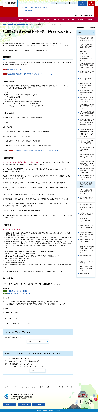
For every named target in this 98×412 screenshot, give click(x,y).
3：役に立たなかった (32, 361)
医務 (27, 24)
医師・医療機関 (21, 24)
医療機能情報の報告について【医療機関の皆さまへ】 (86, 227)
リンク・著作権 (58, 387)
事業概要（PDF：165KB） (15, 69)
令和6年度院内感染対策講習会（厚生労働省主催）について (87, 156)
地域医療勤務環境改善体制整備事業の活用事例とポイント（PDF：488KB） (36, 150)
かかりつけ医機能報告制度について (86, 79)
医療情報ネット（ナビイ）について (86, 52)
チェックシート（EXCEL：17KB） (19, 293)
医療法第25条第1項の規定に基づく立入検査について (87, 241)
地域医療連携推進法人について (86, 256)
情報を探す (83, 4)
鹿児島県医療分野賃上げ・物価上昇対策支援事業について (86, 58)
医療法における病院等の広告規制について (86, 262)
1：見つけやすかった (12, 366)
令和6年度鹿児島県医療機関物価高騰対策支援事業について (87, 149)
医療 (15, 24)
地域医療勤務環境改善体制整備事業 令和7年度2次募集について (86, 85)
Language (54, 3)
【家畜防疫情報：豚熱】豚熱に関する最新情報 (34, 7)
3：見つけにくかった (37, 366)
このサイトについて (10, 387)
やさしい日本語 (64, 3)
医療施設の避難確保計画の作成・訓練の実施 (86, 213)
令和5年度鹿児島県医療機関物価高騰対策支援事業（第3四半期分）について (87, 170)
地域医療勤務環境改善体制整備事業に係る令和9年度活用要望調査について (87, 39)
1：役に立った (10, 361)
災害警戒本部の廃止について (29, 10)
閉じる (91, 7)
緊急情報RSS (89, 15)
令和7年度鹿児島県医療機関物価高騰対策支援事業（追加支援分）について (87, 65)
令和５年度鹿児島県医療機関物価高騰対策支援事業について (86, 191)
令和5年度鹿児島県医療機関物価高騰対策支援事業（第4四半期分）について (87, 163)
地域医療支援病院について (86, 274)
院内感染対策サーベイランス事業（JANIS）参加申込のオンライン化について (86, 207)
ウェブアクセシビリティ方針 (28, 387)
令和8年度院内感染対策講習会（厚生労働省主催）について (87, 106)
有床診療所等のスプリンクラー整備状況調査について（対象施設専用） (86, 142)
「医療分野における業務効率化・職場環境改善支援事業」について (86, 46)
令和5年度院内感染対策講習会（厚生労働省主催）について (87, 177)
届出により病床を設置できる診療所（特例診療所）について (86, 268)
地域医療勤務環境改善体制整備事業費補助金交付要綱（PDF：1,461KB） (30, 74)
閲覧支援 (73, 3)
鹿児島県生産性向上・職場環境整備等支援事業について (86, 92)
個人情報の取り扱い (44, 387)
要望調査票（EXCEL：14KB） (17, 291)
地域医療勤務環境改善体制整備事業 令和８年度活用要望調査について (86, 99)
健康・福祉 (10, 24)
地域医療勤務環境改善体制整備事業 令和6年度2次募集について (86, 184)
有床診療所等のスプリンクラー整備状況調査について (86, 220)
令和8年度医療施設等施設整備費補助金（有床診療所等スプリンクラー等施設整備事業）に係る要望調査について (87, 133)
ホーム (4, 24)
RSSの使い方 (70, 387)
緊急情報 (91, 4)
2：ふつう (21, 361)
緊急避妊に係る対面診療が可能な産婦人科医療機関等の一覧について (86, 234)
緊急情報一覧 (78, 15)
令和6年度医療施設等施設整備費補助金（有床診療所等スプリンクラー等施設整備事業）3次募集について (87, 122)
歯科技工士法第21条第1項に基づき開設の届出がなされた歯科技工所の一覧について (87, 249)
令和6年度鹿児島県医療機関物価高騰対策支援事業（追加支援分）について (87, 113)
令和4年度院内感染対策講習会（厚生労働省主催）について (87, 198)
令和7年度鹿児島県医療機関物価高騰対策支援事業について (87, 72)
